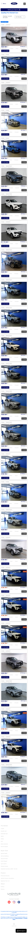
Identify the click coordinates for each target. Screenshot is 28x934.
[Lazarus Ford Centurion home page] (14, 3)
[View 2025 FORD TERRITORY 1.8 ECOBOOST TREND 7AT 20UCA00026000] (14, 318)
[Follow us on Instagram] (14, 902)
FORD (2, 24)
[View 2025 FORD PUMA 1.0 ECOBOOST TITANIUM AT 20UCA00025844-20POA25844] (14, 148)
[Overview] (7, 46)
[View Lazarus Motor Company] (14, 894)
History (2, 886)
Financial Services (5, 875)
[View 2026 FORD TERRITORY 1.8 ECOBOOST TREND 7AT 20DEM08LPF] (14, 691)
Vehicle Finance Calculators (7, 878)
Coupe (2, 828)
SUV (2, 841)
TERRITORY (9, 166)
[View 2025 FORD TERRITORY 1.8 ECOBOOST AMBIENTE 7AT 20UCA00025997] (14, 290)
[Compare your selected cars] (24, 4)
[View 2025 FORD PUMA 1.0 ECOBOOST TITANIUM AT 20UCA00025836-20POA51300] (14, 120)
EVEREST (8, 24)
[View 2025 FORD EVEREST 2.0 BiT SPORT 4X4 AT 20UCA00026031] (14, 605)
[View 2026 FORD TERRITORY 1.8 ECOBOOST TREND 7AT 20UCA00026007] (14, 346)
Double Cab (3, 831)
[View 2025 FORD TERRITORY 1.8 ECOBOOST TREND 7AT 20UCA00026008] (14, 403)
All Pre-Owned (4, 846)
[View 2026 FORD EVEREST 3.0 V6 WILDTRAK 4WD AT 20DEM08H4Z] (14, 662)
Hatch (2, 836)
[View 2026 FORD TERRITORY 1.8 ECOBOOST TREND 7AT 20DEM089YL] (14, 204)
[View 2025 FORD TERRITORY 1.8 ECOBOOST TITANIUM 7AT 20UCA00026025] (14, 520)
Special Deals (4, 853)
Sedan (2, 838)
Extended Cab (4, 833)
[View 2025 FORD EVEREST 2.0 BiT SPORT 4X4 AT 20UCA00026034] (14, 633)
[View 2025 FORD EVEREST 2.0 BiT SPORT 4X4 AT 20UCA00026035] (14, 578)
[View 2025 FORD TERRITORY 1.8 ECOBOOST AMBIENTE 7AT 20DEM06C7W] (14, 176)
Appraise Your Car (5, 881)
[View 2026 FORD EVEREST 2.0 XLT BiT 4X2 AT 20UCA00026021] (14, 464)
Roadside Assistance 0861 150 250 (9, 869)
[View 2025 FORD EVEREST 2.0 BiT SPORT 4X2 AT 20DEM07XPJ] (14, 93)
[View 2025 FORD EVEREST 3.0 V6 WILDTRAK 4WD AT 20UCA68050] (14, 747)
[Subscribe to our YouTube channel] (9, 902)
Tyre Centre (3, 863)
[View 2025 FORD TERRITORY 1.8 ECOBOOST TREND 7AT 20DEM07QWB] (14, 775)
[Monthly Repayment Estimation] (26, 46)
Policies (2, 889)
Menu (4, 3)
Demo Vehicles (4, 844)
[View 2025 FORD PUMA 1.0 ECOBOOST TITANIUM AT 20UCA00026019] (14, 492)
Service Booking (4, 856)
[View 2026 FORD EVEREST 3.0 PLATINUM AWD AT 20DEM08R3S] (14, 232)
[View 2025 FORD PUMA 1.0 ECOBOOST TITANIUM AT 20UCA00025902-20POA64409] (14, 65)
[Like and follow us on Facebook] (18, 902)
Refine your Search (13, 10)
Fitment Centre (4, 866)
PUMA (7, 54)
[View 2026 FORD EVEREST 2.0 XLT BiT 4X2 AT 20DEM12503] (14, 549)
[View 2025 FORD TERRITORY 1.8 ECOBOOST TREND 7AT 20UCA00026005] (14, 434)
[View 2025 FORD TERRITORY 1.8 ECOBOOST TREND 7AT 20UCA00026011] (14, 261)
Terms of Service (18, 918)
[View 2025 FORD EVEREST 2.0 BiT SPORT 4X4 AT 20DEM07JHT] (14, 36)
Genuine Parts (4, 858)
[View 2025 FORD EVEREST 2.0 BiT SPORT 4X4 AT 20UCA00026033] (14, 719)
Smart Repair (4, 861)
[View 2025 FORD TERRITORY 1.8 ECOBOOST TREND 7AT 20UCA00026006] (14, 374)
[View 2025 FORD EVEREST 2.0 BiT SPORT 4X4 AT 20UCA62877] (14, 803)
